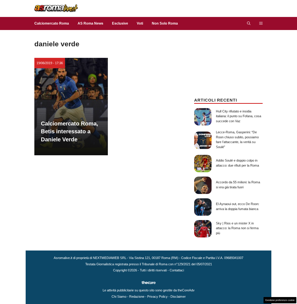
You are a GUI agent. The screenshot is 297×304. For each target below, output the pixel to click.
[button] (249, 23)
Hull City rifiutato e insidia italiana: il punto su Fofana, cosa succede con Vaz (238, 116)
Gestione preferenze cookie (280, 300)
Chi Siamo (119, 296)
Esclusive (120, 23)
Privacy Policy (157, 296)
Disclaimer (178, 296)
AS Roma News (90, 23)
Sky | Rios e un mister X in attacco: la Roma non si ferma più (237, 228)
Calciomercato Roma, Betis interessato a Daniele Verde (69, 131)
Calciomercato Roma (51, 23)
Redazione (136, 296)
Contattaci (177, 270)
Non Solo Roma (165, 23)
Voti (140, 23)
